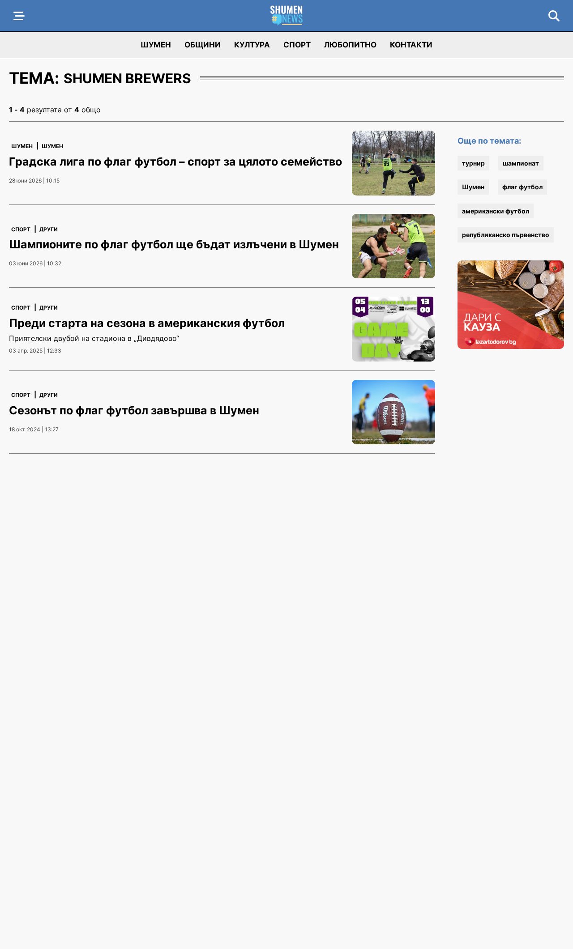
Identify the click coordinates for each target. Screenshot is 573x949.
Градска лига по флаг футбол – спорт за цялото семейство (175, 161)
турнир (473, 163)
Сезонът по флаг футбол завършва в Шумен (134, 410)
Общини (202, 44)
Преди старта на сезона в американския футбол (147, 323)
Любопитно (350, 44)
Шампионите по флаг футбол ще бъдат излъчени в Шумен (174, 244)
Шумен (156, 44)
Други (48, 229)
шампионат (521, 163)
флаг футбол (522, 187)
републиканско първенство (505, 234)
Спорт (297, 44)
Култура (252, 44)
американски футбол (495, 211)
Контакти (411, 44)
